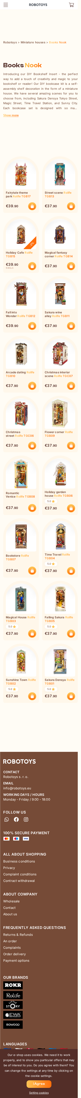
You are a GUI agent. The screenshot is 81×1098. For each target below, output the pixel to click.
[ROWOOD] (40, 1025)
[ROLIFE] (40, 996)
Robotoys (34, 3)
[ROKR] (40, 986)
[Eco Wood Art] (40, 1016)
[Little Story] (40, 1006)
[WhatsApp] (6, 819)
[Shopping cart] (71, 5)
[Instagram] (26, 819)
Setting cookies (38, 1092)
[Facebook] (16, 819)
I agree (39, 1084)
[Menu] (5, 5)
